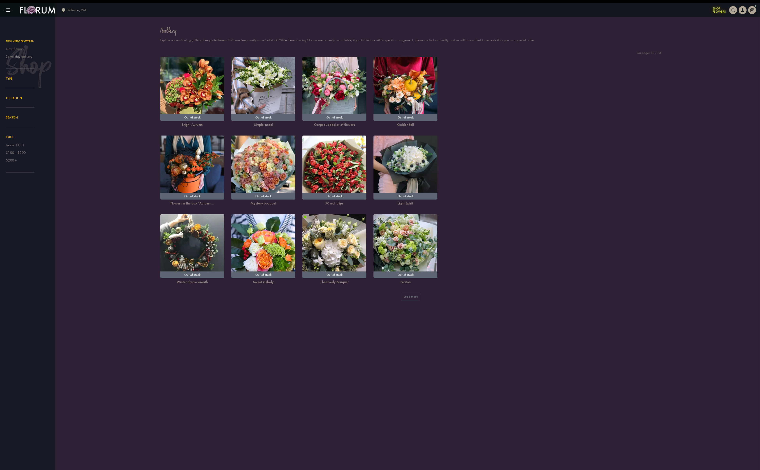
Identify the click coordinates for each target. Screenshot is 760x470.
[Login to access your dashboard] (743, 10)
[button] (10, 10)
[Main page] (37, 10)
